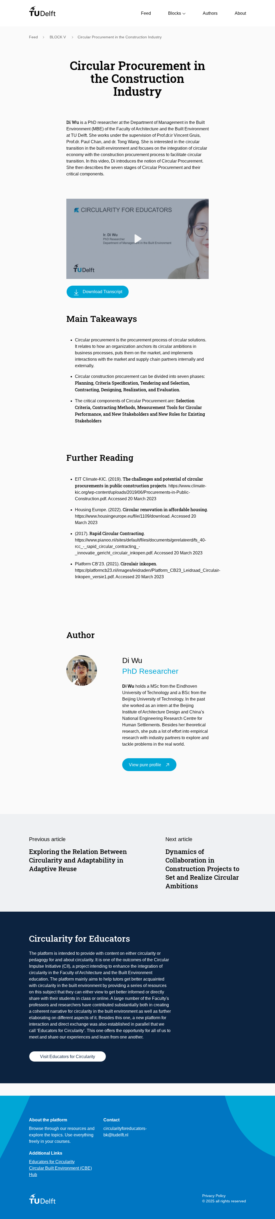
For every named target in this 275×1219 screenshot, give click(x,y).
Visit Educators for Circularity (67, 1056)
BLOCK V (58, 37)
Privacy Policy (214, 1196)
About (240, 13)
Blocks (174, 13)
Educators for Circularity (52, 1161)
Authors (210, 13)
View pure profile (145, 765)
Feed (146, 13)
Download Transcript (102, 291)
